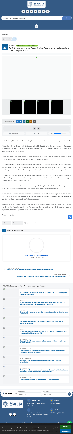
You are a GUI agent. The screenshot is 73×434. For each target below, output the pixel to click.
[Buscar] (67, 18)
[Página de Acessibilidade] (48, 11)
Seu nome (21, 391)
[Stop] (38, 128)
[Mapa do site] (44, 11)
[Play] (34, 128)
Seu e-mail (46, 391)
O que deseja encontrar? (9, 14)
